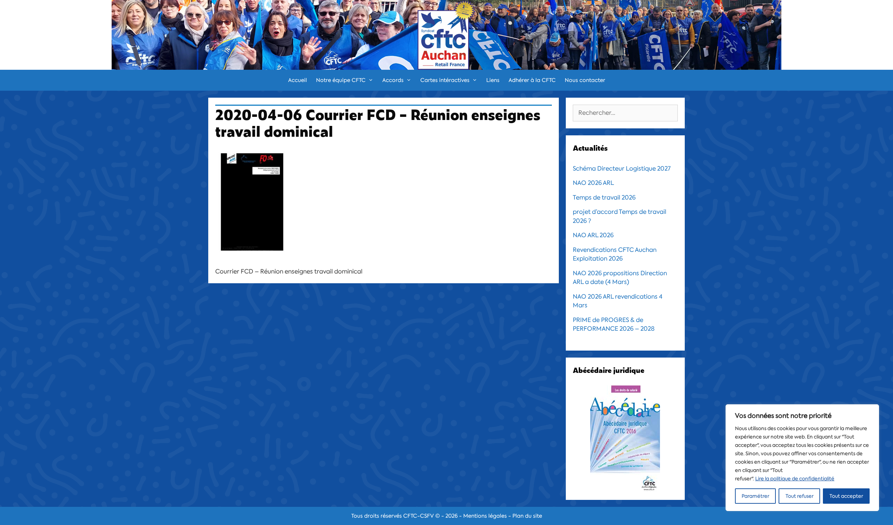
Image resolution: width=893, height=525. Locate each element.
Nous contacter (585, 80)
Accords (393, 80)
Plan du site (527, 515)
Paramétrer (755, 496)
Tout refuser (799, 496)
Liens (493, 80)
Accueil (297, 80)
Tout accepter (846, 496)
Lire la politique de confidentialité (794, 478)
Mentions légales (485, 515)
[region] (802, 457)
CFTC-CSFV (418, 515)
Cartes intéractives (445, 80)
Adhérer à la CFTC (532, 80)
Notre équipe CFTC (341, 80)
